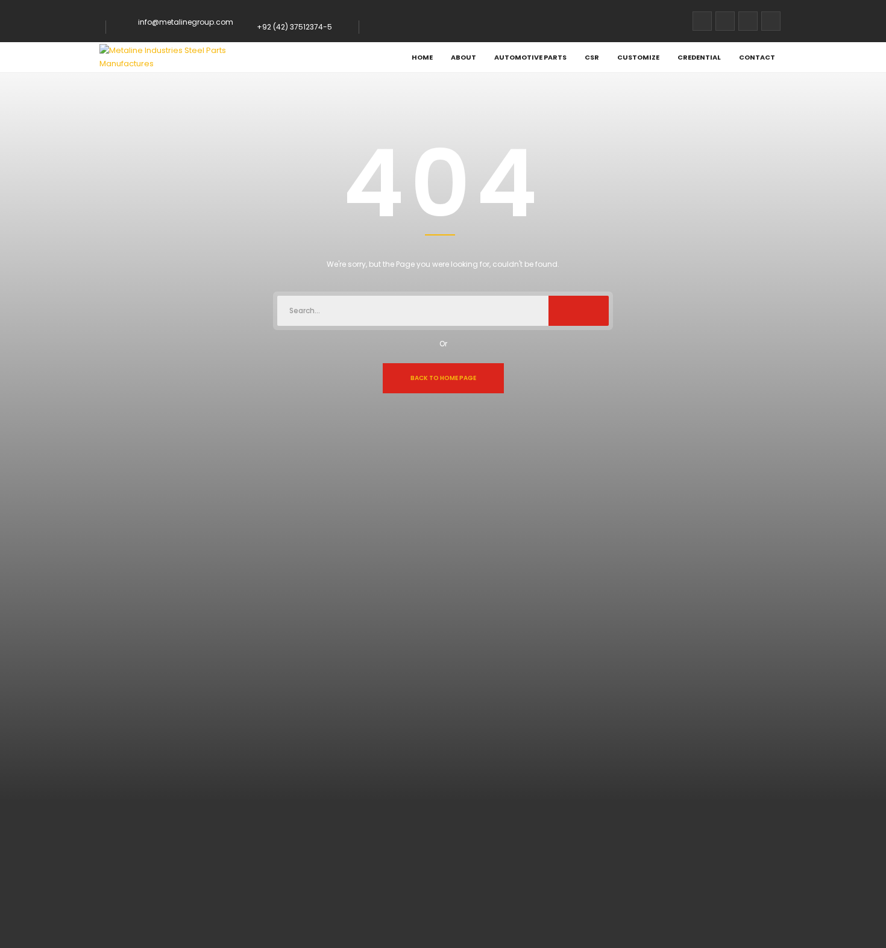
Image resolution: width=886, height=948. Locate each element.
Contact (757, 57)
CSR (592, 57)
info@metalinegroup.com (185, 22)
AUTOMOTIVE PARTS (530, 57)
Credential (699, 57)
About (463, 57)
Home (422, 57)
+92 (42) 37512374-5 (294, 27)
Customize (638, 57)
